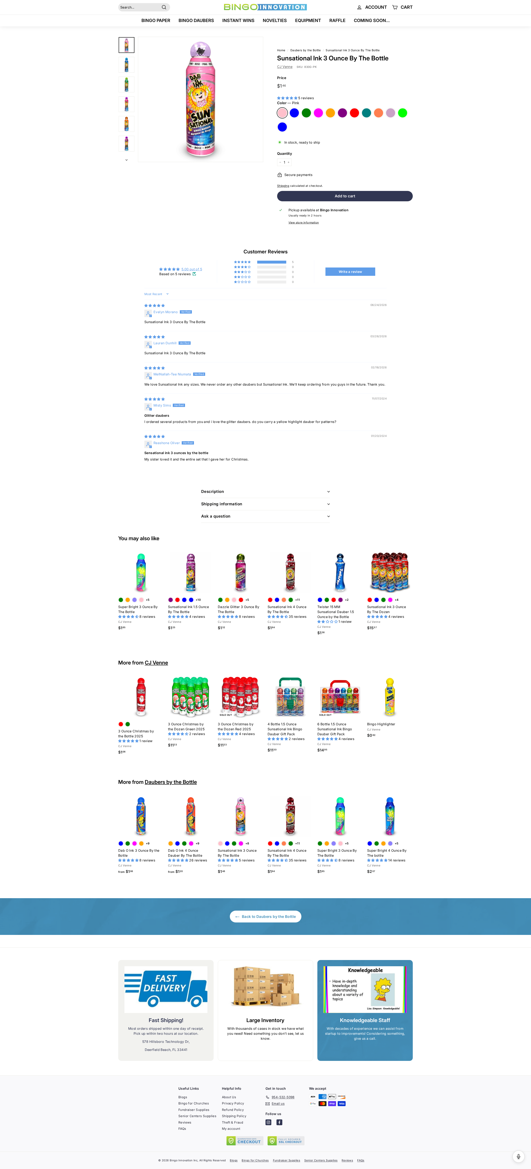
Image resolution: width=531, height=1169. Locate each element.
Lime (402, 113)
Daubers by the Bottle (171, 782)
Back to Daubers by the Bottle (268, 916)
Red (354, 113)
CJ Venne (284, 67)
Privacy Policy (233, 1103)
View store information (304, 222)
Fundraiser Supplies (193, 1110)
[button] (287, 98)
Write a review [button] (350, 272)
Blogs (182, 1097)
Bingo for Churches (193, 1103)
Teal (366, 113)
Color (288, 103)
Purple (342, 113)
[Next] (126, 158)
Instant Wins (238, 20)
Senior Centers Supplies (197, 1116)
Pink (282, 113)
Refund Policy (233, 1110)
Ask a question (215, 516)
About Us (229, 1097)
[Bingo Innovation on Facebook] (279, 1123)
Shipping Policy (234, 1116)
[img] (154, 305)
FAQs (182, 1129)
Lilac (390, 113)
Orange (330, 113)
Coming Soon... (372, 20)
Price (281, 78)
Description (212, 491)
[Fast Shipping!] (165, 989)
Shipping (283, 185)
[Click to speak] (518, 1156)
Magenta (318, 113)
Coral (378, 113)
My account (231, 1129)
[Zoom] (200, 99)
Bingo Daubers (196, 20)
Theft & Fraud (232, 1122)
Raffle (337, 20)
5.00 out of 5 (191, 269)
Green (306, 113)
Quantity (284, 153)
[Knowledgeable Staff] (365, 989)
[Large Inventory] (265, 989)
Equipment (308, 20)
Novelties (275, 20)
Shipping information (221, 504)
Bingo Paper (155, 20)
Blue (294, 113)
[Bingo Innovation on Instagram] (268, 1123)
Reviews (184, 1122)
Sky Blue (282, 127)
